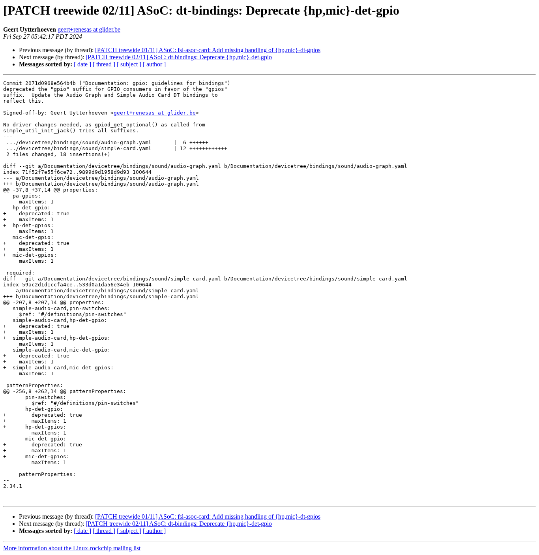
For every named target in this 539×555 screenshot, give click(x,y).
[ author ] (154, 64)
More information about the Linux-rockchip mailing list (71, 548)
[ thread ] (104, 64)
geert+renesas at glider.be (89, 29)
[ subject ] (129, 64)
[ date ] (82, 64)
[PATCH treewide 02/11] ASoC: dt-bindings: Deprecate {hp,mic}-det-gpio (179, 57)
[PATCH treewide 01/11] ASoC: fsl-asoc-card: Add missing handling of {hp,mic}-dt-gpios (207, 50)
